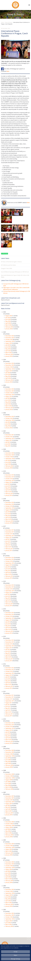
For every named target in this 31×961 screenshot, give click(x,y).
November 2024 (9, 365)
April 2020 (8, 464)
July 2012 (7, 677)
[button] (29, 5)
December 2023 (9, 389)
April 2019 (8, 490)
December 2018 (9, 502)
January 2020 (9, 468)
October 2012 (9, 671)
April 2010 (8, 738)
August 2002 (8, 921)
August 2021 (8, 440)
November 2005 (9, 844)
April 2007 (8, 809)
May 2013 (8, 653)
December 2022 (9, 416)
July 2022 (7, 422)
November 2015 (9, 587)
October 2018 (9, 506)
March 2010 (8, 739)
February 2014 (9, 631)
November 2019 (9, 477)
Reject (15, 955)
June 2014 (8, 624)
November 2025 (9, 337)
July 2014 (7, 622)
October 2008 (9, 776)
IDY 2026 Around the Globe (8, 265)
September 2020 (10, 458)
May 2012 (8, 681)
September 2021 (10, 438)
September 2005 (10, 847)
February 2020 (9, 466)
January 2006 (9, 836)
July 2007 (7, 805)
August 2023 (8, 396)
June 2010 (8, 734)
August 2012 (8, 675)
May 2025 (8, 349)
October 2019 (9, 478)
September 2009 (10, 756)
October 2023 (9, 392)
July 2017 (7, 539)
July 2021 (7, 442)
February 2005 (9, 853)
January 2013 (9, 660)
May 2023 (8, 402)
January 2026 (9, 329)
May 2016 (8, 570)
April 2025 (8, 350)
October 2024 (9, 367)
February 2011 (9, 714)
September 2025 (10, 341)
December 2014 (9, 612)
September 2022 (10, 420)
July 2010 (7, 732)
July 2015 (7, 594)
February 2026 (9, 327)
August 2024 (8, 371)
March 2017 (8, 547)
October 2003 (9, 891)
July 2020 (7, 460)
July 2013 (7, 649)
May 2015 (8, 598)
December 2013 (9, 640)
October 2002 (9, 917)
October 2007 (9, 800)
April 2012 (8, 682)
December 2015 (9, 585)
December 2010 (9, 723)
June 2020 (8, 462)
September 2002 (10, 919)
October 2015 (9, 589)
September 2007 (10, 801)
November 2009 (9, 752)
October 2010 (9, 726)
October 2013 (9, 644)
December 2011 (9, 695)
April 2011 (8, 710)
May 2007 (8, 807)
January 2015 (9, 605)
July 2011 (7, 704)
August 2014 (8, 620)
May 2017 (8, 543)
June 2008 (8, 783)
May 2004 (8, 875)
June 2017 (8, 541)
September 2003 (10, 893)
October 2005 (9, 845)
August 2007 (8, 803)
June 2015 (8, 596)
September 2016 (10, 563)
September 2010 (10, 728)
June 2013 (8, 651)
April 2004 (8, 877)
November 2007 (9, 798)
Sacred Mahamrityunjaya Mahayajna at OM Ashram (15, 272)
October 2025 (9, 339)
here (8, 71)
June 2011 (8, 706)
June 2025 (8, 347)
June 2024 (8, 374)
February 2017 (9, 548)
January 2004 (9, 882)
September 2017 (10, 535)
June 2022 (8, 424)
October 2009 (9, 754)
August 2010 (8, 730)
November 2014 (9, 614)
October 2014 (9, 616)
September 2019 (10, 480)
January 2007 (9, 815)
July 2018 (7, 512)
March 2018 (8, 519)
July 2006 (7, 829)
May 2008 (8, 785)
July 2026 (7, 317)
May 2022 (8, 426)
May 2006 (8, 831)
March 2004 (8, 879)
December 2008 (9, 774)
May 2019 (8, 488)
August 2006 (8, 827)
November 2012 (9, 669)
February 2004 (9, 880)
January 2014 (9, 633)
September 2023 (10, 394)
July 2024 (7, 372)
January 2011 (9, 716)
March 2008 (8, 787)
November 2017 (9, 532)
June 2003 (8, 897)
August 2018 (8, 510)
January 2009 (9, 767)
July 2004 (7, 871)
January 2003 (9, 906)
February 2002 (9, 926)
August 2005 (8, 849)
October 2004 (9, 865)
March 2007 (8, 811)
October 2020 (9, 456)
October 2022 (9, 418)
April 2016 (8, 572)
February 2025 (9, 354)
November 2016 (9, 559)
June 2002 (8, 922)
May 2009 (8, 761)
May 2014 (8, 625)
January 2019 (9, 495)
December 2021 (9, 435)
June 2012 (8, 679)
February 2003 (9, 904)
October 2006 (9, 823)
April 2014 (8, 627)
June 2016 (8, 569)
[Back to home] (15, 5)
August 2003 (8, 895)
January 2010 (9, 743)
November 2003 (9, 889)
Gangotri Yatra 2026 (6, 268)
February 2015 (9, 604)
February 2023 (9, 407)
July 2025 (7, 345)
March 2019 (8, 491)
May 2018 (8, 515)
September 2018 (10, 508)
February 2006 (9, 835)
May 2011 (8, 708)
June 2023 (8, 400)
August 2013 (8, 647)
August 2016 (8, 565)
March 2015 (8, 602)
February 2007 (9, 813)
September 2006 (10, 825)
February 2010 (9, 741)
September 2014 (10, 618)
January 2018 (9, 523)
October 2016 (9, 561)
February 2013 (9, 659)
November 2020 (9, 455)
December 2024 (9, 363)
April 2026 (8, 323)
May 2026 (8, 321)
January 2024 (9, 382)
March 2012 (8, 684)
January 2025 (9, 356)
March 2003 (8, 902)
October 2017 (9, 534)
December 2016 (9, 557)
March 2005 (8, 851)
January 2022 (9, 427)
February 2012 (9, 686)
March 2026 (8, 325)
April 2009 (8, 763)
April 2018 (8, 517)
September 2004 (10, 867)
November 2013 (9, 642)
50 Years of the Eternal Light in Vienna (11, 262)
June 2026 (8, 319)
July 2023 (7, 398)
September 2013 (10, 646)
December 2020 (9, 453)
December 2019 (9, 475)
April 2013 (8, 655)
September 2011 (10, 701)
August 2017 (8, 537)
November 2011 (9, 697)
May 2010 (8, 736)
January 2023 (9, 409)
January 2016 (9, 578)
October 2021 (9, 436)
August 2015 (8, 592)
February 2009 (9, 765)
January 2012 (9, 688)
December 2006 (9, 822)
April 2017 (8, 545)
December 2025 (9, 336)
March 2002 (8, 924)
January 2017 (9, 550)
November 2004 (9, 864)
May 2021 (8, 446)
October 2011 (9, 699)
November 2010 (9, 724)
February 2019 (9, 493)
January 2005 (9, 855)
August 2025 (8, 343)
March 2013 (8, 657)
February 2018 (9, 521)
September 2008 (10, 778)
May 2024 (8, 376)
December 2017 (9, 530)
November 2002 (9, 915)
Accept (15, 951)
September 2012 (10, 673)
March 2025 (8, 352)
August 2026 (8, 315)
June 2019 (8, 486)
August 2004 (8, 869)
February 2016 (9, 576)
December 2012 (9, 667)
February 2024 (9, 380)
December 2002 (9, 913)
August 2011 (8, 702)
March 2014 (8, 629)
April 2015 (8, 600)
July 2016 (7, 567)
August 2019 (8, 482)
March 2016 (8, 574)
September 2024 (10, 369)
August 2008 (8, 780)
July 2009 (7, 758)
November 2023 (9, 391)
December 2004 (9, 862)
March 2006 (8, 833)
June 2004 (8, 873)
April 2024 (8, 378)
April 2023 (8, 404)
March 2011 (8, 712)
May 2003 (8, 899)
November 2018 (9, 504)
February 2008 (9, 789)
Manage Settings (15, 959)
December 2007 (9, 796)
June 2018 (8, 513)
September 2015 (10, 590)
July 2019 (7, 484)
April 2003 (8, 900)
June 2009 (8, 759)
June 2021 (8, 444)
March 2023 (8, 406)
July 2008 (7, 781)
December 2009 (9, 750)
